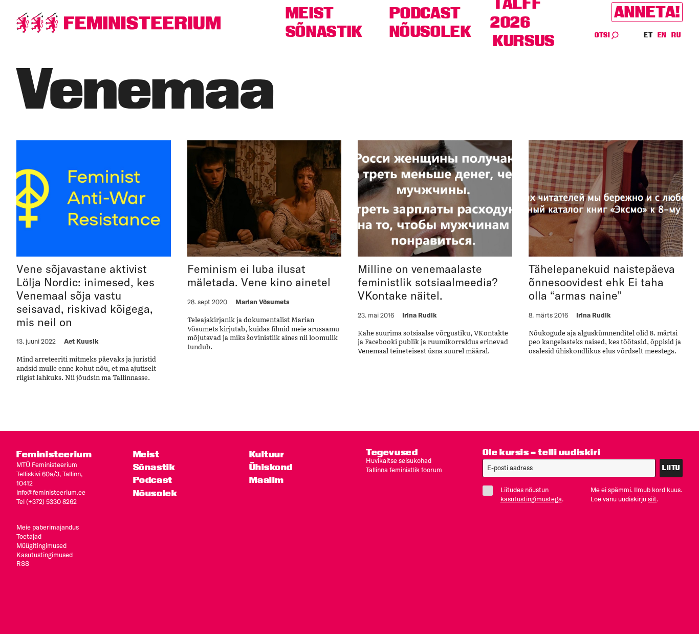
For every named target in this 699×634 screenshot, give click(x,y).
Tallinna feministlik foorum (404, 470)
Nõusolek (430, 31)
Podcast (425, 13)
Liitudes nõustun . (531, 494)
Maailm (266, 479)
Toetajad (28, 536)
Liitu (671, 468)
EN (662, 35)
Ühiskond (271, 466)
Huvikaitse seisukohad (398, 460)
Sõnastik (324, 31)
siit (652, 499)
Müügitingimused (41, 545)
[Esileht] (118, 22)
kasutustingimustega (531, 499)
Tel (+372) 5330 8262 (46, 501)
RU (676, 35)
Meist (310, 13)
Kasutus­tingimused (44, 555)
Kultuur (266, 454)
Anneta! (647, 12)
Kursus (524, 41)
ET (648, 35)
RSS (22, 563)
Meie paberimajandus (47, 527)
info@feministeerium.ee (50, 492)
